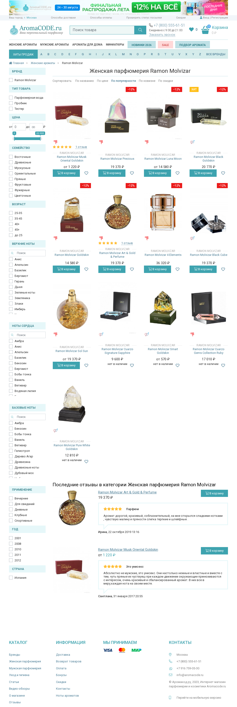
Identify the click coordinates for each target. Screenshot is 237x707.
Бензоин (20, 363)
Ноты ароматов (67, 695)
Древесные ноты (27, 467)
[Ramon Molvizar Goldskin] (72, 212)
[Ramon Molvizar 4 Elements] (163, 212)
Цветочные (23, 195)
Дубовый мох (24, 473)
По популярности (123, 81)
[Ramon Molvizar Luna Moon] (163, 116)
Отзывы (15, 702)
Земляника (22, 298)
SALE (165, 45)
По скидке (165, 81)
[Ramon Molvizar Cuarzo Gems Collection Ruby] (209, 308)
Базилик (20, 270)
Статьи (14, 682)
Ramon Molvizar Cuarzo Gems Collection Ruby (209, 351)
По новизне (147, 81)
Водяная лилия (25, 391)
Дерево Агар (24, 456)
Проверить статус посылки (144, 17)
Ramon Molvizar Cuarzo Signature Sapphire (117, 351)
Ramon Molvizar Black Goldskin (208, 158)
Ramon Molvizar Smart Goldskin (163, 351)
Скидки (181, 17)
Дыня (18, 287)
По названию (84, 81)
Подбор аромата (192, 45)
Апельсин (21, 264)
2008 (18, 543)
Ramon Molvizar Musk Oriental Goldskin (72, 158)
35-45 (18, 218)
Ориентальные (25, 173)
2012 (18, 560)
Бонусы (61, 675)
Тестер (19, 108)
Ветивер (21, 385)
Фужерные (22, 190)
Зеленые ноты (25, 292)
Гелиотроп (22, 451)
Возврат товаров (68, 661)
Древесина (22, 462)
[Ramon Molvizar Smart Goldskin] (163, 308)
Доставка (63, 654)
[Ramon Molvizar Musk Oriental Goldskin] (72, 115)
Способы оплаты (101, 17)
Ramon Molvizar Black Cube (208, 255)
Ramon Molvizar (25, 80)
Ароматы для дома (87, 44)
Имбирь (20, 309)
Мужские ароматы (54, 44)
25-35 (18, 213)
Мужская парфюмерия (25, 668)
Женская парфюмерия (25, 661)
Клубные (21, 515)
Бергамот (21, 276)
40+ (17, 224)
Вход (206, 17)
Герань (19, 281)
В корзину (68, 173)
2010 (18, 549)
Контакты (63, 688)
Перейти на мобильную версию (199, 697)
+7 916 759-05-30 (188, 668)
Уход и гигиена (19, 675)
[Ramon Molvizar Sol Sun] (72, 308)
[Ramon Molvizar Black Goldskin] (209, 116)
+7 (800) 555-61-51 (169, 25)
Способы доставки (63, 17)
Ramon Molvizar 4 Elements (163, 255)
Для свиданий (24, 504)
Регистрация (219, 17)
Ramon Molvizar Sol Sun (72, 351)
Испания (20, 577)
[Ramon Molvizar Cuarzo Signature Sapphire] (117, 308)
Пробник (21, 103)
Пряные (20, 179)
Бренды (14, 654)
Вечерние (21, 498)
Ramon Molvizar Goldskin (72, 255)
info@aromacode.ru (190, 675)
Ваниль (20, 380)
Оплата (61, 668)
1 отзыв (81, 147)
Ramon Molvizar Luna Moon (163, 158)
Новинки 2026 (142, 45)
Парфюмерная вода (29, 97)
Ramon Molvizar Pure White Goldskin (72, 447)
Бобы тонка (23, 374)
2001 (18, 538)
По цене (102, 81)
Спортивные (23, 520)
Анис (18, 259)
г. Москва (30, 17)
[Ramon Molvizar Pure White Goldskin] (72, 404)
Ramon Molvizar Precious (117, 158)
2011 (18, 555)
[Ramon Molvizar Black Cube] (209, 212)
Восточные (23, 157)
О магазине (17, 695)
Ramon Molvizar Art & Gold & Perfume (117, 254)
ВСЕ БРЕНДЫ (215, 54)
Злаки (19, 303)
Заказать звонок (162, 35)
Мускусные (22, 168)
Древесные (23, 162)
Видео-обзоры (19, 688)
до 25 (18, 235)
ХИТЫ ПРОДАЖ (23, 54)
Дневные (21, 509)
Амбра (19, 341)
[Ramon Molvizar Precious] (117, 116)
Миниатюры (115, 44)
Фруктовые (23, 184)
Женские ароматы (23, 44)
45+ (17, 229)
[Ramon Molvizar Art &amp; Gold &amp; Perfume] (117, 212)
